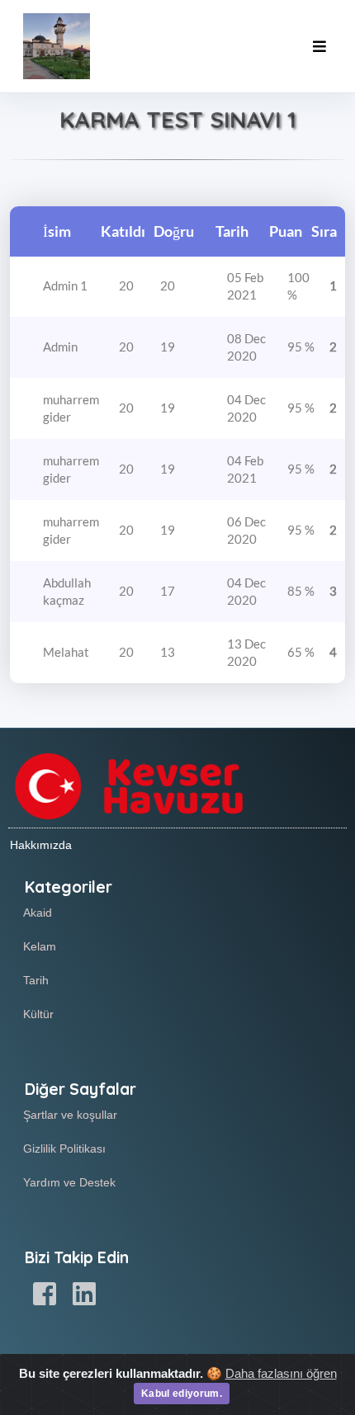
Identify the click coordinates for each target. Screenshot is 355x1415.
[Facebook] (44, 1294)
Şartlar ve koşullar (70, 1114)
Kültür (38, 1014)
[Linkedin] (84, 1294)
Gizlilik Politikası (64, 1148)
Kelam (39, 946)
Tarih (36, 980)
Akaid (37, 912)
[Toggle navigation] (319, 47)
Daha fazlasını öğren (281, 1373)
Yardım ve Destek (69, 1182)
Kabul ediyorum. (181, 1393)
